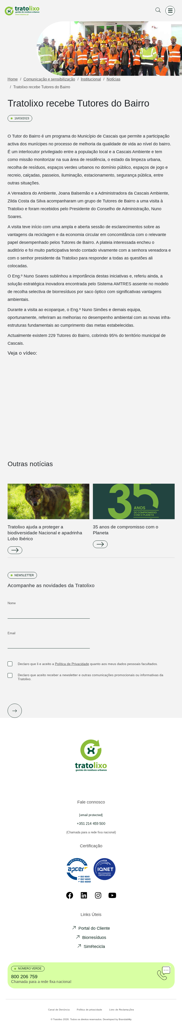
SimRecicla (94, 946)
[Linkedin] (83, 895)
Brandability (125, 1019)
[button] (158, 11)
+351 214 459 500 (91, 824)
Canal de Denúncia (59, 1009)
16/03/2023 (21, 118)
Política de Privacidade (72, 664)
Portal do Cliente (94, 928)
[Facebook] (69, 895)
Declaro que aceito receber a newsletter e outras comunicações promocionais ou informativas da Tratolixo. (90, 677)
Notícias (113, 79)
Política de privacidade (89, 1009)
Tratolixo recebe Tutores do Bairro (41, 87)
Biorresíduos (94, 937)
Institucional (91, 79)
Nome (12, 603)
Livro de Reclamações (121, 1009)
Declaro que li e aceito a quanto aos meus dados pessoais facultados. (88, 664)
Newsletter (24, 575)
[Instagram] (98, 895)
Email (11, 633)
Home (13, 79)
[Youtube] (112, 895)
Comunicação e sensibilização (49, 79)
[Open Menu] (170, 10)
